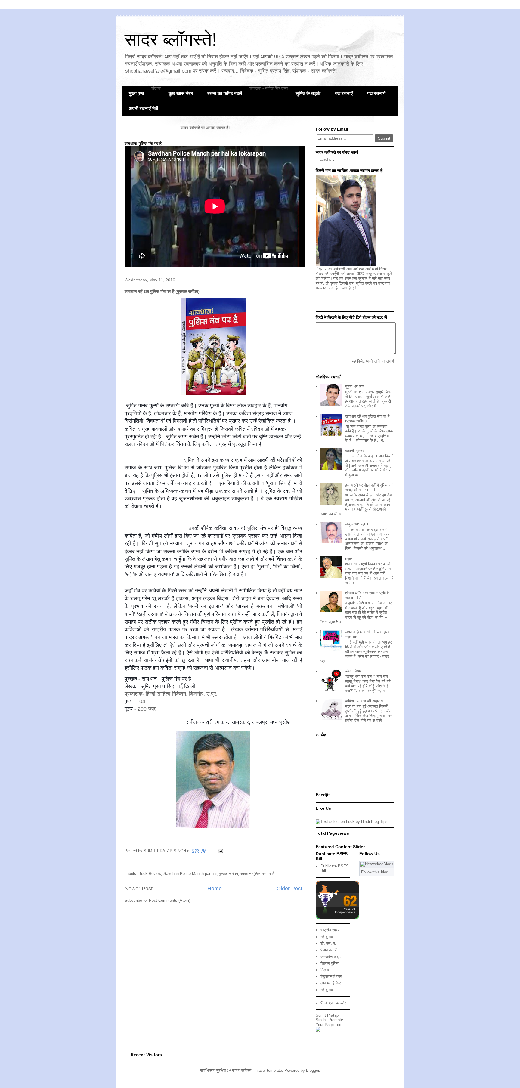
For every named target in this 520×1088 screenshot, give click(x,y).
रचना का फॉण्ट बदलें (224, 93)
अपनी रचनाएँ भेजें (143, 108)
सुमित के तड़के (308, 93)
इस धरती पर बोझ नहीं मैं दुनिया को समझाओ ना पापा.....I (369, 487)
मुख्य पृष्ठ (136, 93)
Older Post (289, 889)
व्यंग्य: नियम (353, 671)
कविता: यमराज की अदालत (364, 701)
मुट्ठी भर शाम (354, 386)
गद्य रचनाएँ (344, 93)
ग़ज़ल (349, 558)
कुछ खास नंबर (181, 93)
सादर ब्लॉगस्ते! (171, 39)
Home (214, 889)
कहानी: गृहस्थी (355, 450)
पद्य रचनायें (376, 93)
